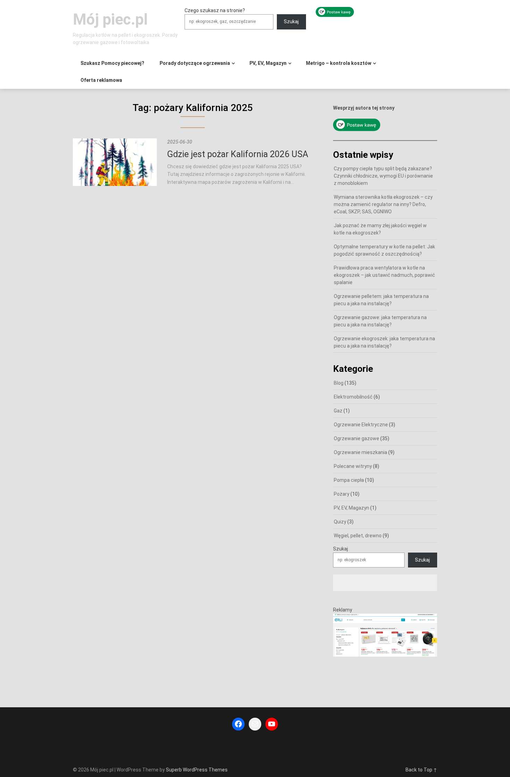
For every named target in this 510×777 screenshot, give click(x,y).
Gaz (338, 410)
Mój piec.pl (110, 19)
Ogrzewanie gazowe (356, 438)
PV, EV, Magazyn (268, 63)
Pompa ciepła (349, 480)
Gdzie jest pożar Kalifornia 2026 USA (237, 154)
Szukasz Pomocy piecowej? (112, 63)
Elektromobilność (353, 397)
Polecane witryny (353, 466)
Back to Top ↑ (421, 769)
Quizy (340, 521)
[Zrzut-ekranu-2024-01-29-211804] (385, 655)
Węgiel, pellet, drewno (358, 535)
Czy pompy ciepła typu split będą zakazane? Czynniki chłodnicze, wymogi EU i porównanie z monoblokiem (383, 176)
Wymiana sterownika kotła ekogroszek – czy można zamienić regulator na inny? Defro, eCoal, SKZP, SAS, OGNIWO (383, 204)
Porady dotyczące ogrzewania (195, 63)
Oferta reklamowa (101, 80)
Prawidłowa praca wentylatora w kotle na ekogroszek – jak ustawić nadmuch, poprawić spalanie (384, 275)
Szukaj (291, 21)
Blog (338, 383)
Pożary (341, 494)
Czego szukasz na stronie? (215, 10)
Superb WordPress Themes (197, 769)
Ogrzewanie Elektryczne (361, 424)
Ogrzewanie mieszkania (360, 452)
